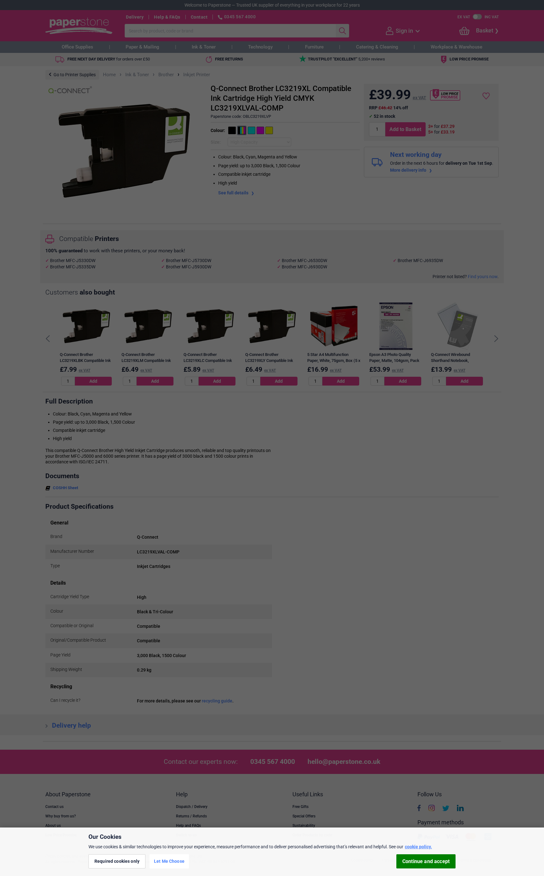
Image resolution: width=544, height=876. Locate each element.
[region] (272, 851)
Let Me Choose (169, 861)
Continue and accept (426, 861)
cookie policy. (418, 846)
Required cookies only (116, 861)
